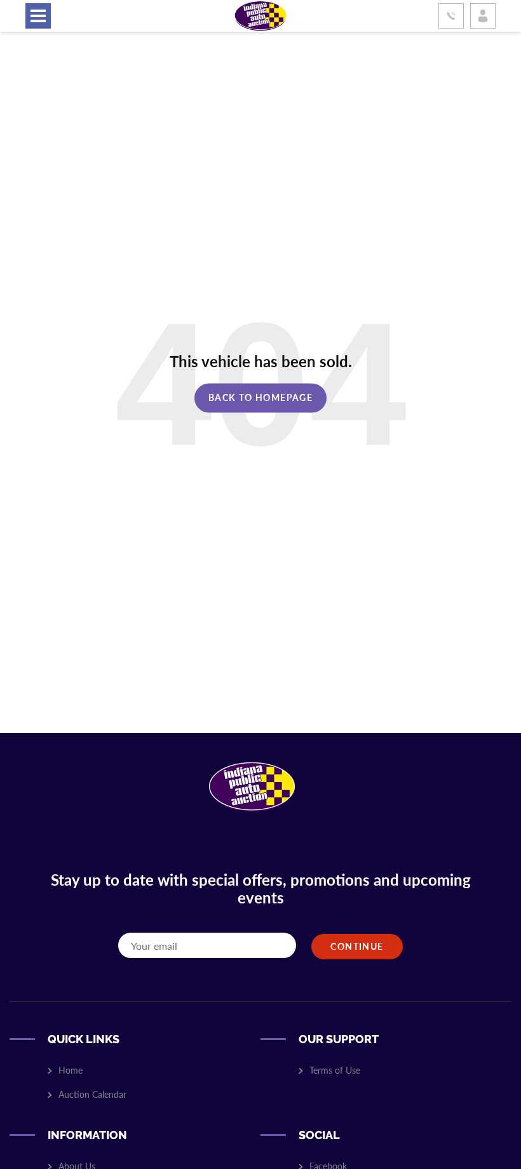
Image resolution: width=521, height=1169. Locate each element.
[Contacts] (451, 16)
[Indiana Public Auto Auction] (260, 14)
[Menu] (38, 16)
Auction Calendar (92, 1094)
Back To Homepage (260, 396)
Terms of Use (334, 1070)
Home (70, 1070)
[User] (483, 16)
